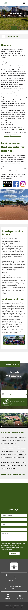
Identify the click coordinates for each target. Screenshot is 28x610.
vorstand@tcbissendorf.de (15, 589)
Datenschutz (18, 607)
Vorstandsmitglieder (12, 134)
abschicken (14, 553)
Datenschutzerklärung (6, 549)
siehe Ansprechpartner (15, 586)
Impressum (9, 607)
